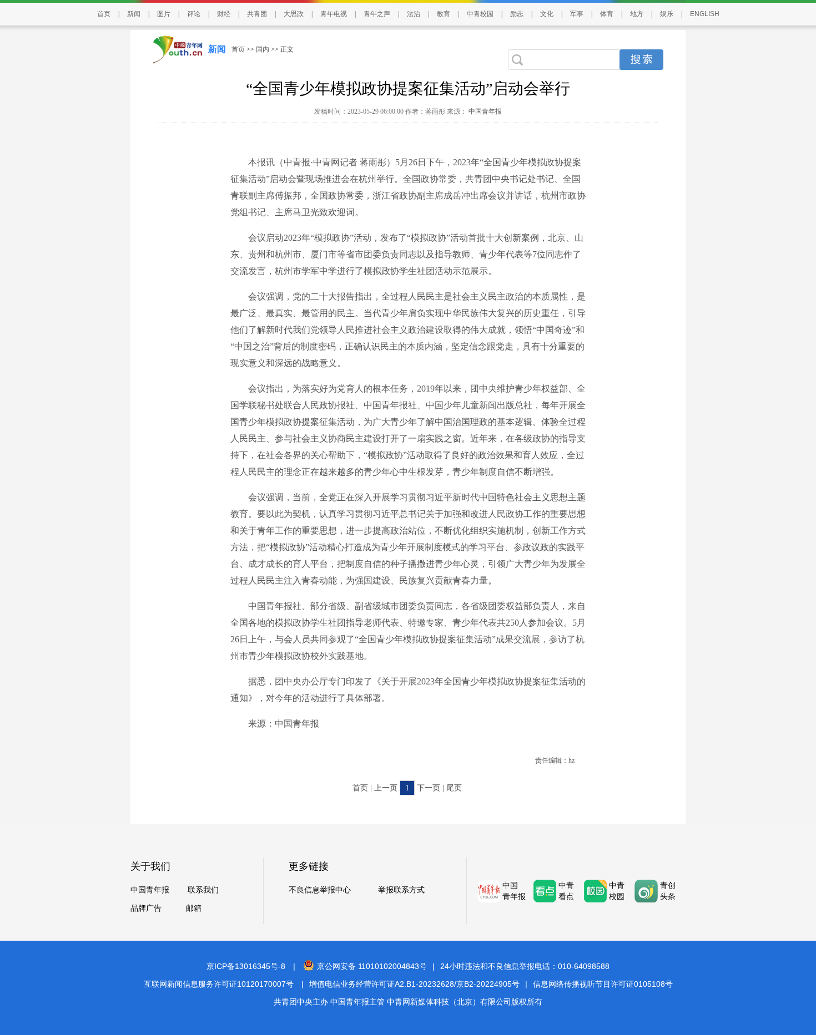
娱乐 (666, 14)
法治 (413, 14)
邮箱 (194, 908)
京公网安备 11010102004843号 (372, 966)
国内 (262, 49)
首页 (103, 14)
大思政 (294, 14)
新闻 (133, 14)
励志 (516, 14)
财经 (223, 14)
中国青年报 (484, 111)
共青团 (257, 14)
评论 (193, 14)
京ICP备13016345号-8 (245, 966)
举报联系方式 (401, 890)
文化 (546, 14)
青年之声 (377, 14)
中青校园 (480, 14)
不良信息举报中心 (320, 890)
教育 (443, 14)
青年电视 (333, 14)
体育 (606, 14)
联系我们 (203, 890)
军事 (576, 14)
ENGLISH (704, 14)
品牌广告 (146, 908)
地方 (636, 14)
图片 (163, 14)
